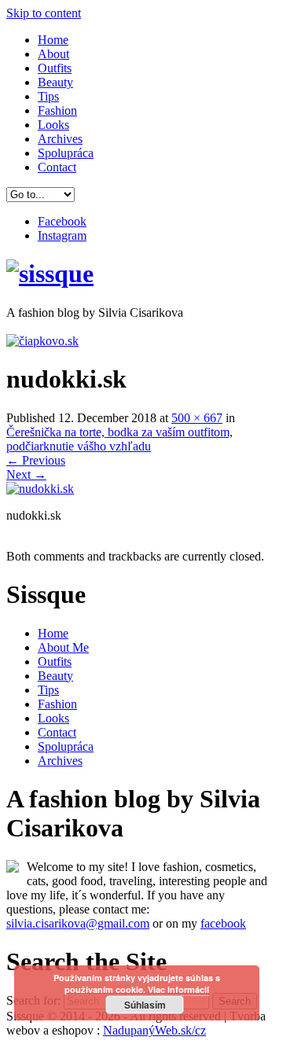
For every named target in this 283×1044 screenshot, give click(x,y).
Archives (60, 138)
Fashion (57, 110)
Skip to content (43, 13)
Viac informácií (178, 989)
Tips (48, 96)
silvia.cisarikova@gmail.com (77, 923)
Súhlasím (145, 1005)
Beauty (55, 82)
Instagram (62, 235)
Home (53, 39)
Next (26, 474)
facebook (223, 923)
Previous (35, 460)
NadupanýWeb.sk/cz (154, 1030)
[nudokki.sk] (40, 488)
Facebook (62, 221)
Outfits (55, 68)
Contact (57, 167)
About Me (63, 647)
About (53, 54)
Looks (53, 124)
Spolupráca (66, 153)
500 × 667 (196, 418)
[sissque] (50, 273)
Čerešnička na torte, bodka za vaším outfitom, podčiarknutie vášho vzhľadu (119, 439)
